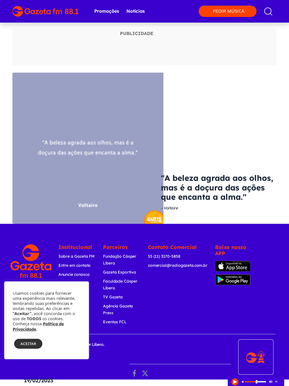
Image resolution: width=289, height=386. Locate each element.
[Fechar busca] (274, 5)
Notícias (135, 11)
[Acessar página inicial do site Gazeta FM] (45, 11)
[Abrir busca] (268, 11)
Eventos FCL (114, 321)
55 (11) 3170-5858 (164, 256)
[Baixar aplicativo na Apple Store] (233, 266)
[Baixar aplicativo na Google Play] (234, 279)
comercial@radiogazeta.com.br (177, 265)
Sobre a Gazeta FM (76, 256)
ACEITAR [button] (28, 343)
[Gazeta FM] (31, 261)
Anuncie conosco (74, 274)
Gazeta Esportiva (119, 272)
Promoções (106, 11)
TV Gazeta (113, 297)
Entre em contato (74, 265)
